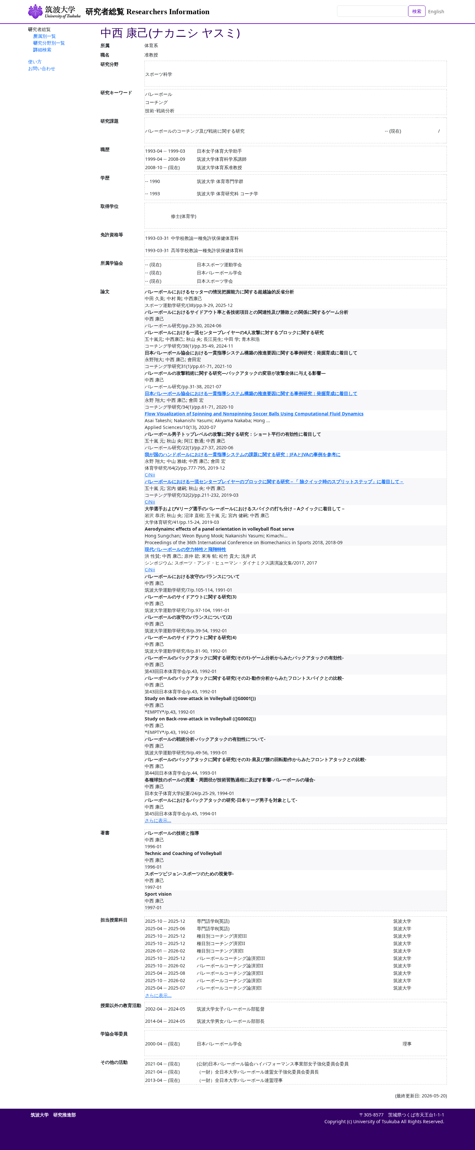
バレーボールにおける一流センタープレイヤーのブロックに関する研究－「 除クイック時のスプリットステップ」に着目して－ (274, 481)
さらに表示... (158, 820)
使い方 (35, 61)
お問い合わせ (41, 68)
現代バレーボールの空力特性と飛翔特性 (185, 549)
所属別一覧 (44, 36)
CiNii (150, 475)
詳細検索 (42, 49)
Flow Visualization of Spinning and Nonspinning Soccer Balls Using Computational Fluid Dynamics (254, 414)
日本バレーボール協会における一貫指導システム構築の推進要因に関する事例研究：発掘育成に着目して (251, 393)
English (436, 11)
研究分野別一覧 (49, 43)
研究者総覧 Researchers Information (147, 11)
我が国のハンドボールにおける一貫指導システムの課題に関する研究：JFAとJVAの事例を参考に (243, 454)
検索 (416, 11)
